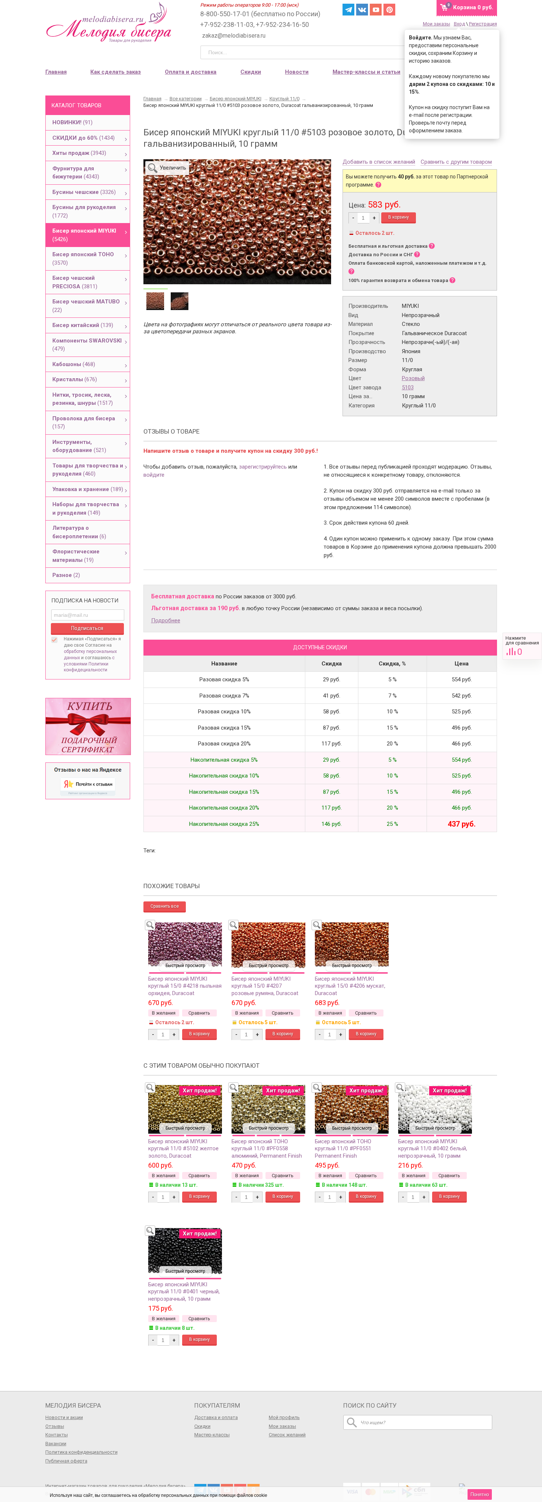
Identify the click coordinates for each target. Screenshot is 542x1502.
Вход (459, 24)
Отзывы (54, 1426)
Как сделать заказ (115, 72)
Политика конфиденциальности (81, 1452)
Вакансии (55, 1443)
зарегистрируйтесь (263, 466)
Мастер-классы (212, 1434)
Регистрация (483, 24)
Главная (56, 72)
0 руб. (473, 7)
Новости (297, 72)
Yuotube (376, 9)
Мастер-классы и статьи (366, 72)
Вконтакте (362, 9)
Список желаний (287, 1434)
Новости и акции (64, 1417)
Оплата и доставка (190, 72)
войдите (153, 475)
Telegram (348, 9)
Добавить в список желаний (379, 162)
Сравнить (522, 646)
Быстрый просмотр (185, 965)
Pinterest (389, 9)
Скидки (250, 72)
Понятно (479, 1494)
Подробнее (165, 620)
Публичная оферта (66, 1461)
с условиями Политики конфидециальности (89, 664)
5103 (408, 387)
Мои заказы (436, 24)
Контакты (56, 1434)
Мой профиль (284, 1417)
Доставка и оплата (216, 1417)
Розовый (413, 378)
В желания (164, 1013)
